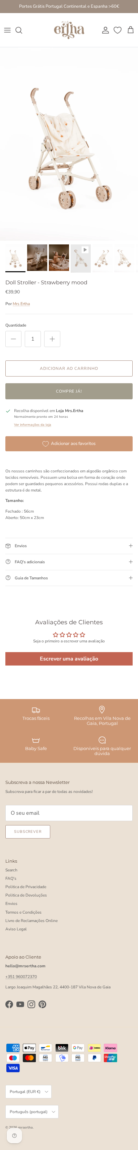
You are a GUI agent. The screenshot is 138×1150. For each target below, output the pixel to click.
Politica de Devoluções (26, 895)
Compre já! (69, 391)
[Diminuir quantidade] (13, 339)
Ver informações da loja (32, 424)
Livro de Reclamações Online (31, 920)
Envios (11, 903)
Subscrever (28, 831)
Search (11, 870)
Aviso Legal (16, 929)
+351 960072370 (21, 976)
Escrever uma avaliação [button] (69, 659)
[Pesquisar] (22, 30)
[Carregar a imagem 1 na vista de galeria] (69, 144)
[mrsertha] (69, 30)
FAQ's (10, 878)
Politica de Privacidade (25, 886)
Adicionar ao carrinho (69, 368)
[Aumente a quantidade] (52, 339)
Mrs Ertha (21, 303)
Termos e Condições (23, 912)
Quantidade (15, 325)
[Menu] (7, 30)
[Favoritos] (118, 30)
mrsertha (25, 1127)
